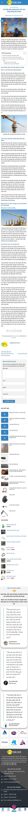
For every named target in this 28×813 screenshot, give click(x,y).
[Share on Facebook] (10, 331)
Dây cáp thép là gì (22, 353)
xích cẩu (10, 98)
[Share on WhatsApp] (7, 331)
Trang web (5, 394)
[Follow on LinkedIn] (13, 764)
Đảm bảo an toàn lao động (10, 62)
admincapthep (19, 15)
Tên (4, 380)
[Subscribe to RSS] (10, 764)
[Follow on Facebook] (2, 764)
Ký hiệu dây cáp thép (14, 505)
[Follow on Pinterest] (7, 764)
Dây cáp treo (12, 510)
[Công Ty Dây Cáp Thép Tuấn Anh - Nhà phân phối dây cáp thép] (14, 2)
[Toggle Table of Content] (23, 53)
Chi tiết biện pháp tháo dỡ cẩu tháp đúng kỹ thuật (17, 437)
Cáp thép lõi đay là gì (14, 424)
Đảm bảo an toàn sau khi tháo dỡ (12, 63)
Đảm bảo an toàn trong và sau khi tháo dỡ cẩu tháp (13, 59)
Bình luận (5, 368)
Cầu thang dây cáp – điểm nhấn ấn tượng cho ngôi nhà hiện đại (7, 353)
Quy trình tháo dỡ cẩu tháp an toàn (11, 55)
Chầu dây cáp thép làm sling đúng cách (17, 419)
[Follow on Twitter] (5, 764)
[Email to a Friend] (15, 331)
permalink (14, 337)
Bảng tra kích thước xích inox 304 (17, 412)
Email (4, 387)
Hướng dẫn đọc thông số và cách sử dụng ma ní (18, 488)
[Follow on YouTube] (15, 764)
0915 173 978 (12, 779)
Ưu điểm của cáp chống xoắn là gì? (17, 476)
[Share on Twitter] (12, 331)
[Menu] (2, 2)
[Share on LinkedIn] (20, 331)
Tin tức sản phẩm (14, 7)
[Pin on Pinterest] (18, 331)
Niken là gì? (12, 494)
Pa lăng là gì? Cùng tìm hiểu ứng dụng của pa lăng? (17, 482)
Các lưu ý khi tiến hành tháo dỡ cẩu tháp (12, 57)
